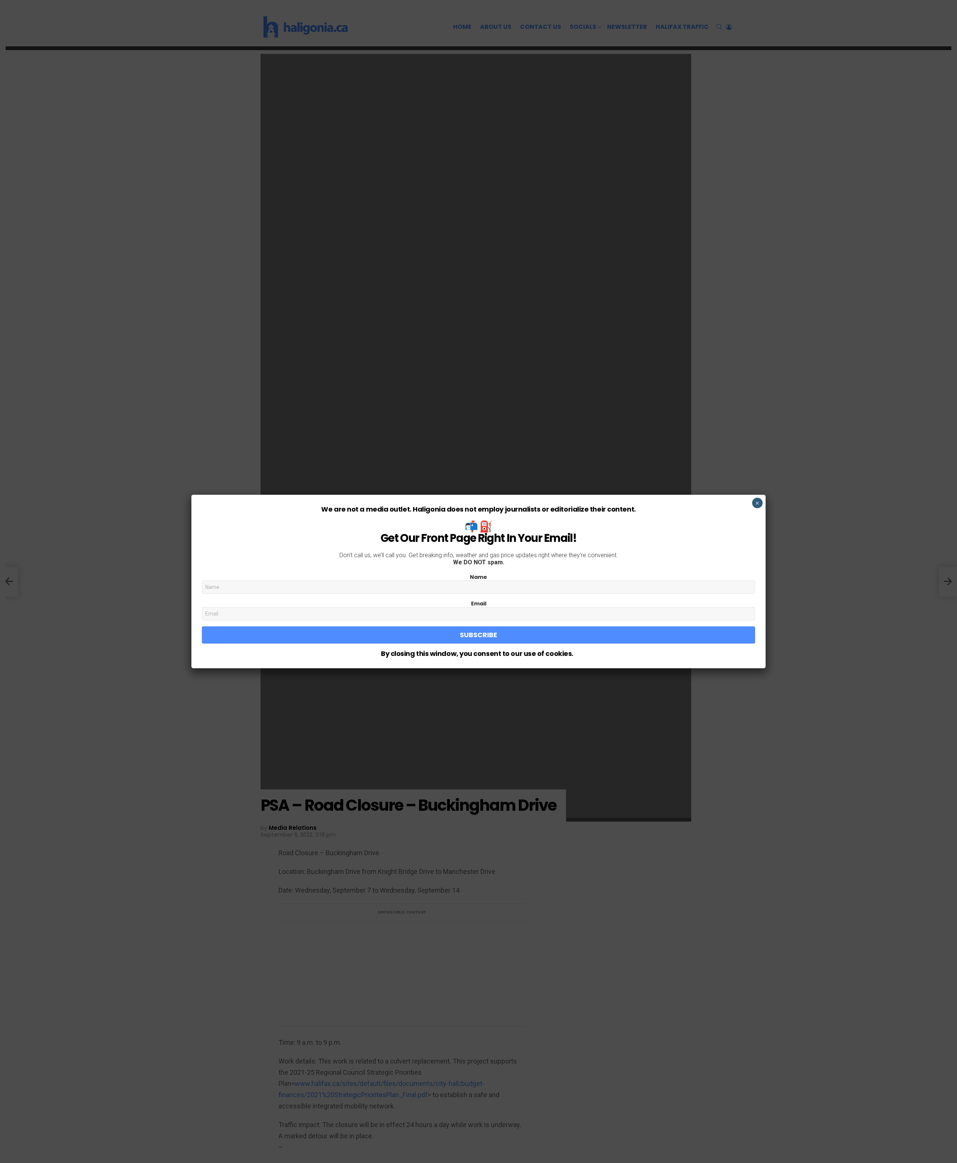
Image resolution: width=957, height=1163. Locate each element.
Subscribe (478, 634)
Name (478, 577)
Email (478, 603)
